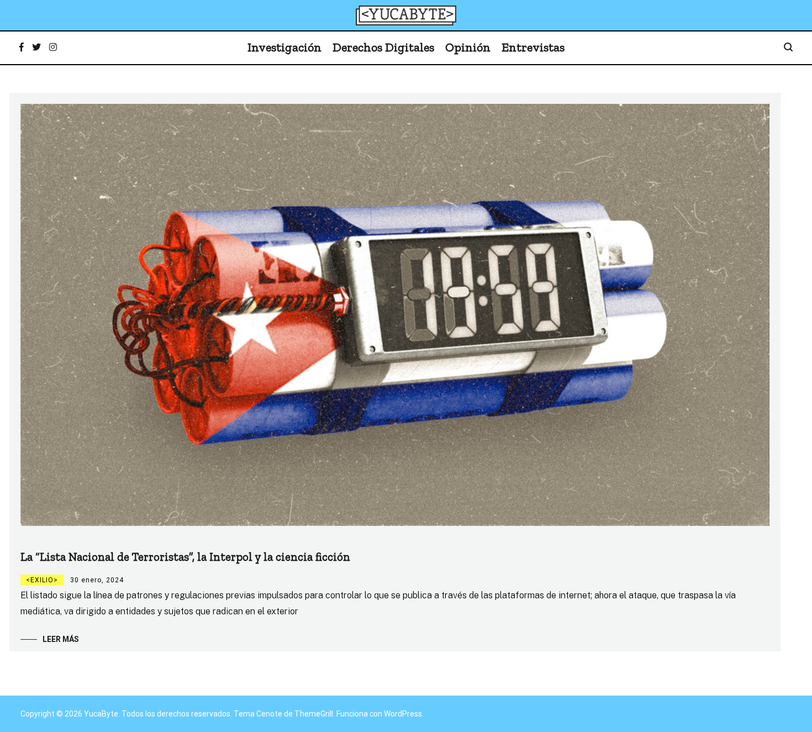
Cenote (269, 713)
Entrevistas (533, 47)
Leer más (61, 639)
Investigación (284, 47)
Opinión (468, 47)
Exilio (42, 580)
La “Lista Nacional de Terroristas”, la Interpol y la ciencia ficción (185, 557)
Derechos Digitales (383, 47)
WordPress (403, 713)
